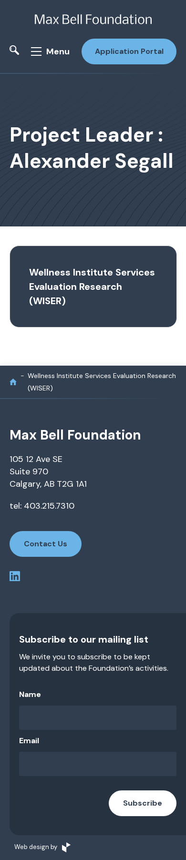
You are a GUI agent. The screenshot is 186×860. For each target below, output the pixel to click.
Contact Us (45, 544)
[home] (13, 382)
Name (30, 694)
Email (29, 741)
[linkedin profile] (15, 578)
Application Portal (129, 51)
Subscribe (142, 803)
